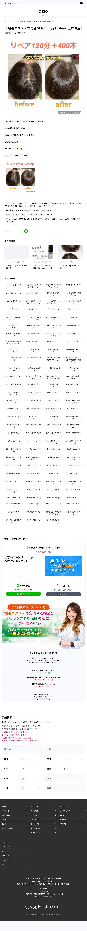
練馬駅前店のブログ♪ (33, 482)
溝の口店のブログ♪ (33, 474)
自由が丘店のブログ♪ (53, 482)
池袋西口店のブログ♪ (33, 466)
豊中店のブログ (53, 498)
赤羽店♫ (33, 504)
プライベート (73, 309)
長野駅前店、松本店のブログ (53, 513)
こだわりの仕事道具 (53, 294)
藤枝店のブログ (33, 490)
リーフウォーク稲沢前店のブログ (33, 318)
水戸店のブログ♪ (13, 465)
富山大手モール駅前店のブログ (73, 401)
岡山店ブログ (73, 408)
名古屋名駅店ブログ (33, 369)
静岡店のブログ (34, 520)
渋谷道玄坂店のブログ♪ (13, 474)
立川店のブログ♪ (13, 481)
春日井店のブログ (73, 426)
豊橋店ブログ (73, 498)
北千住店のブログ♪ (33, 351)
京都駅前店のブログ (33, 334)
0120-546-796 (51, 881)
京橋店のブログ (73, 325)
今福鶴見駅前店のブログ (53, 334)
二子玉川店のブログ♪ (53, 326)
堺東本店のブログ (73, 384)
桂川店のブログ (34, 449)
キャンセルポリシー (33, 294)
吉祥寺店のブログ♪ (14, 369)
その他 (13, 309)
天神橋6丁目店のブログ (13, 401)
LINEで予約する (23, 594)
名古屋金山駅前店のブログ (33, 377)
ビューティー (53, 309)
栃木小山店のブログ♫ (13, 450)
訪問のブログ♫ (13, 498)
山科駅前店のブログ (33, 409)
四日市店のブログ (33, 384)
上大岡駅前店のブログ (53, 318)
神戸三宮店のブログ (73, 474)
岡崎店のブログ (14, 417)
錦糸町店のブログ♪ (33, 513)
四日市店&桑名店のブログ (13, 385)
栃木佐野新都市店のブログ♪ (53, 442)
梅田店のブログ (73, 449)
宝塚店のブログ (53, 400)
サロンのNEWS (14, 301)
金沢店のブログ (73, 504)
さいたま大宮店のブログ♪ (73, 294)
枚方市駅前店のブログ (73, 434)
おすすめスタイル (73, 285)
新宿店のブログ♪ (33, 425)
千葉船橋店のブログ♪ (33, 359)
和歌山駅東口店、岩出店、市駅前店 (53, 377)
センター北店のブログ (73, 302)
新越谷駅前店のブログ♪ (53, 426)
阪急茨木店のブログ (73, 513)
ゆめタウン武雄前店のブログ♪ (13, 318)
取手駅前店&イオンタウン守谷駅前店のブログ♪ (73, 360)
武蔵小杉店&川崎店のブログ (33, 458)
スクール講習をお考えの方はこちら (33, 302)
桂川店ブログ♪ (53, 449)
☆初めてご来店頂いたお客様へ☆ (33, 286)
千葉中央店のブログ (53, 351)
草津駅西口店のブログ (73, 482)
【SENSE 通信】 (13, 285)
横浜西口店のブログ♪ (13, 458)
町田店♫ (53, 473)
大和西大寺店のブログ (33, 393)
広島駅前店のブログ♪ (73, 418)
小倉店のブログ (13, 408)
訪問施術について (33, 498)
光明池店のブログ (33, 341)
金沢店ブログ (14, 512)
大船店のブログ (53, 392)
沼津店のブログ (53, 465)
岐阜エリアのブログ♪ (53, 409)
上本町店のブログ (14, 326)
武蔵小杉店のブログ (53, 458)
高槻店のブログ (53, 520)
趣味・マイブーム (53, 504)
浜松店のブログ (73, 465)
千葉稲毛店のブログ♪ (13, 359)
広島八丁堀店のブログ (33, 418)
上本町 (73, 317)
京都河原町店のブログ (13, 334)
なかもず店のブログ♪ (33, 310)
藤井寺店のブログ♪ (14, 491)
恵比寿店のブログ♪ (14, 426)
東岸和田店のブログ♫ (33, 434)
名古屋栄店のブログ (53, 369)
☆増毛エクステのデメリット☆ (53, 286)
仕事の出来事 (73, 333)
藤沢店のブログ (73, 490)
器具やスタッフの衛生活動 (73, 377)
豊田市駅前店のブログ (13, 505)
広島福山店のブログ (53, 418)
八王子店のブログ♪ (14, 351)
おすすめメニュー (13, 293)
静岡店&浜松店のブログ (13, 521)
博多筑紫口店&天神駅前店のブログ (53, 359)
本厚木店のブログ (13, 433)
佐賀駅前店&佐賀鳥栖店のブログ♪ (13, 342)
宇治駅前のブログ (33, 400)
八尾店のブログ (53, 341)
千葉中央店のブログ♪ (73, 351)
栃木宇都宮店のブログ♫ (73, 442)
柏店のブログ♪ (13, 441)
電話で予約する (64, 594)
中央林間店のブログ (33, 326)
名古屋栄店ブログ (13, 376)
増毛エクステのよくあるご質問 (13, 393)
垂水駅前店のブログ (53, 385)
